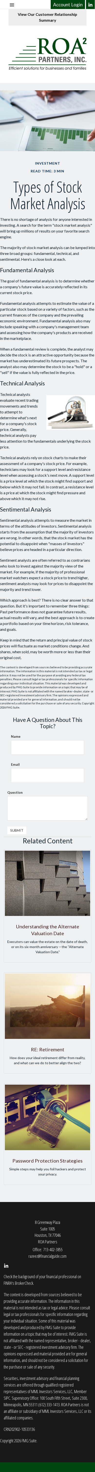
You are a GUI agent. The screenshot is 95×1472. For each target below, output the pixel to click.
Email (15, 764)
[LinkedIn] (90, 4)
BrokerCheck (24, 1283)
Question (15, 792)
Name (15, 736)
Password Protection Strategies (47, 1161)
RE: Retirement (47, 1049)
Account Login (68, 4)
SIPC (7, 1398)
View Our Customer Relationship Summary (47, 17)
